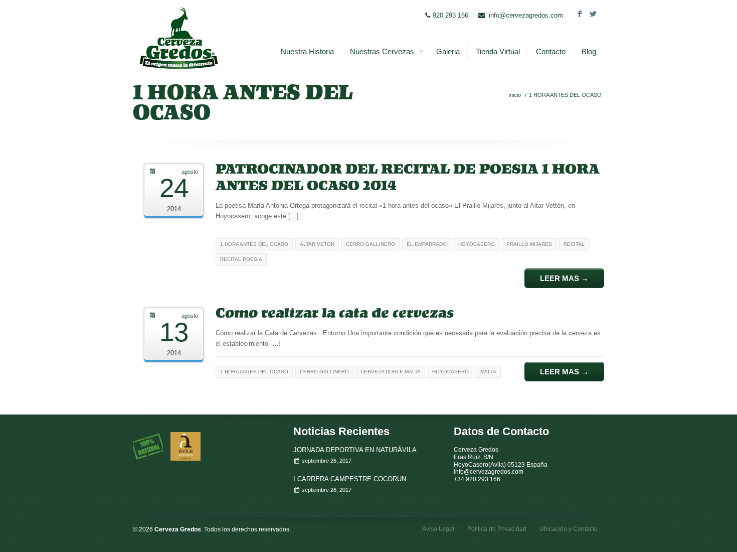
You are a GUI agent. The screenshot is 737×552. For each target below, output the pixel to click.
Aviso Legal (438, 528)
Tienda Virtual (498, 51)
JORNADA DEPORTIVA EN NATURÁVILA (355, 450)
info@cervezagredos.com (526, 15)
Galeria (448, 51)
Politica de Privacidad (496, 528)
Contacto (551, 51)
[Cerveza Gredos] (178, 38)
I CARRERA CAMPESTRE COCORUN (349, 479)
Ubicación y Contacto (568, 528)
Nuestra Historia (307, 51)
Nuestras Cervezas (382, 51)
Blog (589, 51)
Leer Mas (564, 278)
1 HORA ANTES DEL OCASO (565, 95)
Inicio (514, 95)
